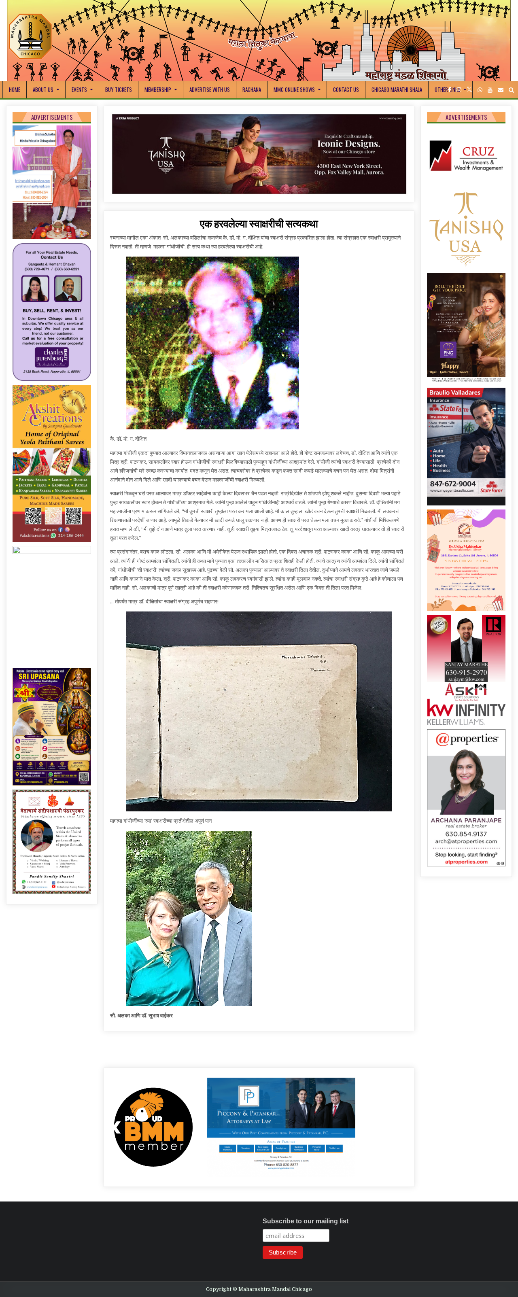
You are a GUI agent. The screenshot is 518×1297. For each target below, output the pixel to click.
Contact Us (346, 89)
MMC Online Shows (294, 89)
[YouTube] (490, 90)
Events (79, 89)
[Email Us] (500, 90)
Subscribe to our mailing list (305, 1232)
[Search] (511, 90)
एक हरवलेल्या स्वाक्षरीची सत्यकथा (259, 234)
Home (14, 89)
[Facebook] (449, 90)
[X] (469, 90)
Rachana (251, 89)
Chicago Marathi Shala (397, 89)
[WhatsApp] (480, 90)
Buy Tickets (118, 89)
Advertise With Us (209, 89)
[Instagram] (458, 90)
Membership (157, 89)
